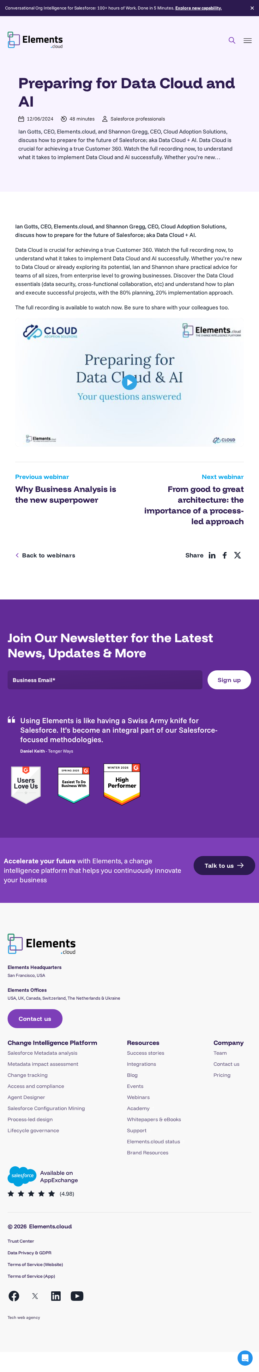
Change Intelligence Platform (52, 1042)
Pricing (222, 1075)
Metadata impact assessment (43, 1064)
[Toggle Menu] (248, 40)
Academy (138, 1108)
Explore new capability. (198, 8)
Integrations (141, 1064)
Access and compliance (36, 1086)
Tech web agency (24, 1317)
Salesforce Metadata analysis (42, 1053)
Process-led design (30, 1119)
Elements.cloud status (153, 1141)
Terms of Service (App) (31, 1276)
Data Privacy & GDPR (29, 1253)
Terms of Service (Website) (35, 1264)
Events (135, 1086)
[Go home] (35, 40)
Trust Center (21, 1241)
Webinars (138, 1097)
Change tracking (28, 1075)
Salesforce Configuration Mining (46, 1108)
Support (137, 1130)
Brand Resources (147, 1152)
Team (220, 1053)
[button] (245, 1358)
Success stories (145, 1053)
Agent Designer (26, 1097)
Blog (132, 1075)
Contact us (226, 1064)
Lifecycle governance (33, 1130)
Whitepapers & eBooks (154, 1119)
